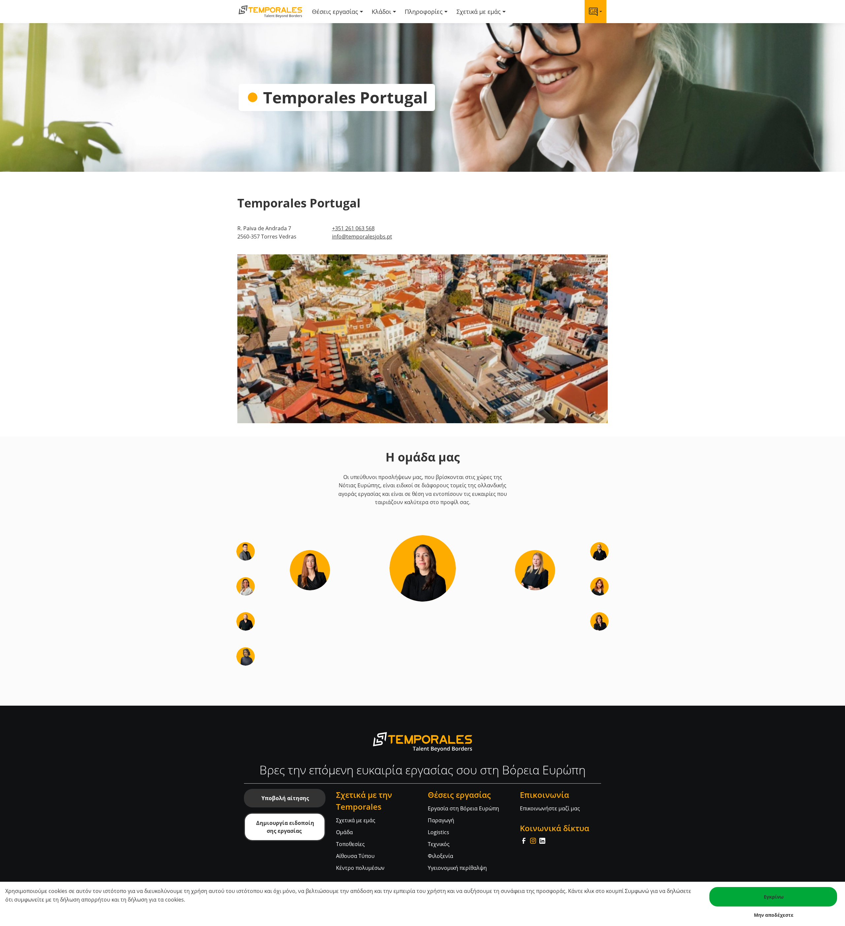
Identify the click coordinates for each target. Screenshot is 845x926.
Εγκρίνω (774, 897)
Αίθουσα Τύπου (355, 856)
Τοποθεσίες (350, 844)
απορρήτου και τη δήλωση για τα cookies (132, 899)
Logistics (438, 832)
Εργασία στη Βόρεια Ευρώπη (463, 808)
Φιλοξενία (440, 856)
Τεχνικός (439, 844)
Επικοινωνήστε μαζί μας (550, 808)
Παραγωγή (441, 820)
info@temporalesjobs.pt (362, 236)
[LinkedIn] (542, 840)
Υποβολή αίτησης (285, 798)
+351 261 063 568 (353, 228)
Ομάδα (344, 832)
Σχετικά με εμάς (355, 820)
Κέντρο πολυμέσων (360, 867)
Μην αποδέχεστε (774, 915)
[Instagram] (533, 840)
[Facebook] (524, 840)
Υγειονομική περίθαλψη (457, 867)
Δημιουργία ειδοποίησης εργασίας (285, 826)
